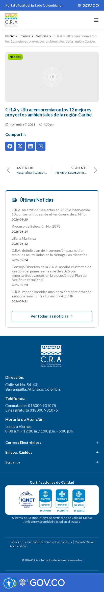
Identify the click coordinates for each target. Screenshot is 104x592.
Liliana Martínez (24, 238)
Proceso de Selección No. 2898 (36, 226)
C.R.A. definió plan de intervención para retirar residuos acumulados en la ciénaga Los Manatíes (49, 252)
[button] (9, 146)
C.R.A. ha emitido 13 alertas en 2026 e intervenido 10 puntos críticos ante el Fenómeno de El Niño (51, 212)
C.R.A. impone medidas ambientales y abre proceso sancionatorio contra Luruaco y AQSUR (51, 294)
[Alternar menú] (96, 19)
